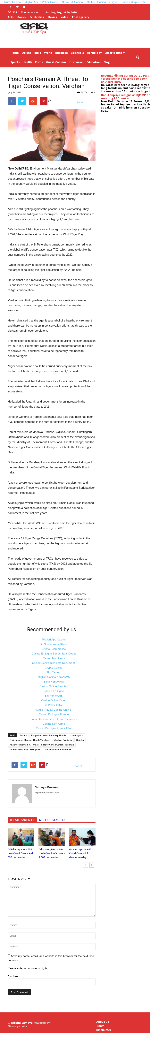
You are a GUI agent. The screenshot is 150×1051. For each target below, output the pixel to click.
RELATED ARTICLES (22, 819)
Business (61, 53)
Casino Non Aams (54, 658)
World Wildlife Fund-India (58, 749)
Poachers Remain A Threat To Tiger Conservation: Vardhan (42, 744)
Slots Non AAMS (54, 681)
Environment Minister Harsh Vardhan (29, 739)
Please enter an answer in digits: (28, 968)
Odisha (26, 53)
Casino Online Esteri (53, 700)
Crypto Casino (53, 667)
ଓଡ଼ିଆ (129, 62)
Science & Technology (86, 53)
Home (15, 53)
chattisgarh (77, 735)
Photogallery (80, 17)
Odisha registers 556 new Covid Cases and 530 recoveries (20, 853)
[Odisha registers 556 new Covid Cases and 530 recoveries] (21, 837)
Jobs (99, 1041)
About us (102, 1022)
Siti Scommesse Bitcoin (53, 644)
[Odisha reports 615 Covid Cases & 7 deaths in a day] (82, 837)
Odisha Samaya (22, 1023)
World (48, 53)
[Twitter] (24, 6)
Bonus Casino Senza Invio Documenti (53, 719)
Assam (23, 735)
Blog (107, 62)
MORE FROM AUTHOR (52, 819)
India (37, 53)
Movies (52, 17)
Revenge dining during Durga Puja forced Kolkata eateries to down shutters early (125, 79)
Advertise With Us (103, 1035)
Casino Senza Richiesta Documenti (53, 662)
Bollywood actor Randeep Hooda (48, 735)
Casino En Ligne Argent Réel (53, 728)
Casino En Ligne (54, 690)
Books (21, 17)
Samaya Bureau (46, 787)
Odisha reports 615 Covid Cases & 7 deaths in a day (80, 853)
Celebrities (36, 17)
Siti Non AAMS (54, 695)
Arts (10, 17)
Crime (39, 62)
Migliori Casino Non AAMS (54, 676)
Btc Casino (53, 672)
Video (64, 17)
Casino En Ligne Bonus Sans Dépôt (54, 653)
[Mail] (17, 6)
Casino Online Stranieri (53, 686)
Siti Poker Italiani (54, 705)
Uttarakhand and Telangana (25, 749)
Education (94, 62)
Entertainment (115, 53)
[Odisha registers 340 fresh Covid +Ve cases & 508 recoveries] (51, 837)
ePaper (118, 62)
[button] (137, 57)
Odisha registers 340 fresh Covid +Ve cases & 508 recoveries (51, 853)
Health (27, 62)
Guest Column (56, 62)
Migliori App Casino (54, 639)
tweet (81, 102)
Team (100, 1026)
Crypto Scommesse (54, 648)
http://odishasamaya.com (47, 792)
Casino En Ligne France (54, 714)
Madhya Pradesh (63, 739)
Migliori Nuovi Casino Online (53, 709)
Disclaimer (103, 1030)
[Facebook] (11, 6)
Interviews (76, 62)
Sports (15, 62)
